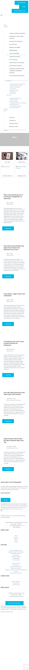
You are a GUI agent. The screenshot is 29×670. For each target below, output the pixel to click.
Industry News (7, 176)
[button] (14, 21)
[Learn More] (14, 187)
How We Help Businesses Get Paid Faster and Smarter (14, 393)
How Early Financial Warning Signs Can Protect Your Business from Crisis (14, 247)
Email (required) (6, 493)
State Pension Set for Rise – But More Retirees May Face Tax (14, 440)
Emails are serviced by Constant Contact (14, 508)
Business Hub (22, 176)
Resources (22, 162)
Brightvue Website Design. (7, 611)
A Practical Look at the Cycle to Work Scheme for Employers (14, 343)
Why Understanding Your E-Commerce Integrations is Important (13, 196)
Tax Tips (7, 162)
